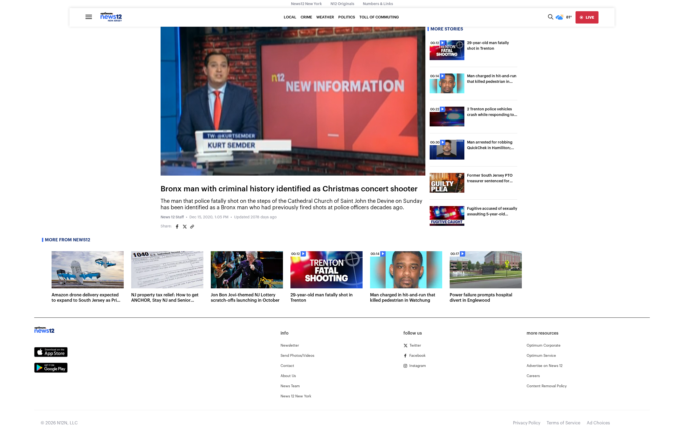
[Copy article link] (192, 226)
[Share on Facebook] (177, 226)
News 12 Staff (172, 217)
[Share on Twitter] (184, 226)
